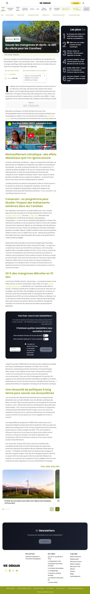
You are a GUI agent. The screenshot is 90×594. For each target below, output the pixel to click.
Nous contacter (50, 588)
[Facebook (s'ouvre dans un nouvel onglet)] (13, 571)
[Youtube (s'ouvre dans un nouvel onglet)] (17, 571)
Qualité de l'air (45, 15)
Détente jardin (74, 559)
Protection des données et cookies (45, 592)
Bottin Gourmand (75, 556)
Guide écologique (78, 9)
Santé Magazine (75, 576)
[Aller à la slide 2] (4, 509)
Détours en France (75, 561)
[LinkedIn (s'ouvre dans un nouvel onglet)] (10, 571)
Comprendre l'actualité (57, 9)
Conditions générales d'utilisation (75, 588)
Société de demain (18, 9)
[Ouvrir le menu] (7, 3)
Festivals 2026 (20, 15)
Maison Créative (75, 564)
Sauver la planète (3, 9)
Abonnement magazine (38, 588)
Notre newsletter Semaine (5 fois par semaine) (28, 335)
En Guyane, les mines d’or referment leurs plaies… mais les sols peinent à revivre (76, 36)
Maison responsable (44, 9)
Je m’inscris (45, 541)
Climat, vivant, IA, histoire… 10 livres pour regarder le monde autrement (75, 53)
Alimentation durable (10, 9)
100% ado (50, 9)
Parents (72, 571)
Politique (32, 9)
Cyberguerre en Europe (33, 15)
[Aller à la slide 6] (9, 509)
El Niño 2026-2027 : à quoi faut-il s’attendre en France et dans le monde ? (76, 70)
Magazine (67, 9)
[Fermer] (44, 75)
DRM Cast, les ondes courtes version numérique (77, 45)
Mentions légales (11, 588)
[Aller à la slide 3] (5, 509)
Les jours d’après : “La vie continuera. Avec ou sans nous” (76, 78)
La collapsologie (53, 571)
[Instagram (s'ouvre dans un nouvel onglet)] (6, 571)
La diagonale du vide (54, 561)
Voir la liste (30, 355)
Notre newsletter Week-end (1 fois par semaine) (27, 339)
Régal (72, 574)
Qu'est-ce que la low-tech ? (59, 15)
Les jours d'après (10, 15)
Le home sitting (52, 582)
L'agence (86, 9)
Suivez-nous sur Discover (13, 70)
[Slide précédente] (52, 509)
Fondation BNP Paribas (13, 215)
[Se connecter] (83, 3)
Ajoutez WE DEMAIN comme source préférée (35, 70)
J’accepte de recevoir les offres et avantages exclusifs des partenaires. (32, 349)
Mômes (72, 569)
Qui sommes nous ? (60, 588)
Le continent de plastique (55, 568)
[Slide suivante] (57, 509)
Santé (37, 9)
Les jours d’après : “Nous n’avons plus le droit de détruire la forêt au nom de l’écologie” (75, 61)
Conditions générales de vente (24, 588)
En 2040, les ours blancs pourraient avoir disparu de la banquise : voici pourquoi (28, 502)
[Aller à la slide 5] (8, 509)
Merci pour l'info (75, 566)
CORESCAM (34, 215)
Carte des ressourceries (74, 15)
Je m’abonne (76, 3)
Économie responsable (25, 9)
